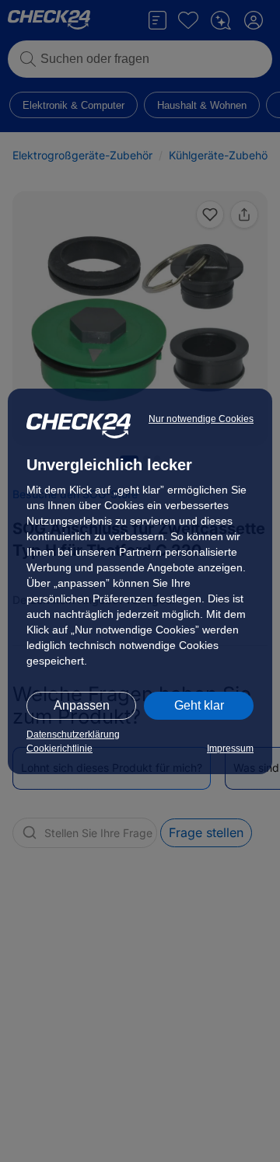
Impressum (230, 748)
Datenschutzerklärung (73, 734)
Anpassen (82, 705)
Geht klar (199, 705)
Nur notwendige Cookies (201, 419)
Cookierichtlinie (59, 748)
